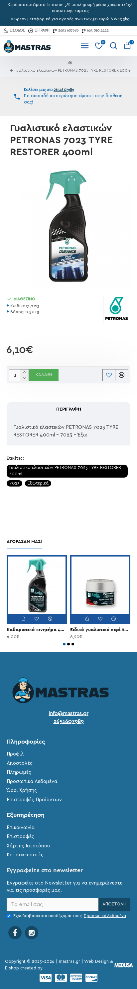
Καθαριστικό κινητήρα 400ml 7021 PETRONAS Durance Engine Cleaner (37, 629)
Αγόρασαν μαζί (24, 541)
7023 (14, 483)
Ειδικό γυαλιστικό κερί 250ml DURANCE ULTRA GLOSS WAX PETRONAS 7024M (100, 629)
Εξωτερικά (38, 483)
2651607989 (69, 721)
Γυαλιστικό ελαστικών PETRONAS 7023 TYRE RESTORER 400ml (65, 471)
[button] (64, 644)
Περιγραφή (68, 409)
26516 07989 (64, 90)
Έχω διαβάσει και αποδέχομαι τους (69, 916)
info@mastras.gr (68, 713)
